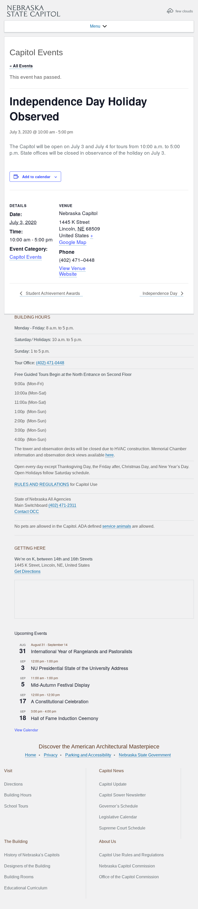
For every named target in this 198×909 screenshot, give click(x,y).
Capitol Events (26, 256)
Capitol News (111, 771)
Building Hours (17, 795)
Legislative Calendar (118, 817)
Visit (8, 771)
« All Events (21, 66)
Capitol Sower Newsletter (122, 795)
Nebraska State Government (145, 755)
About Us (107, 841)
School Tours (16, 806)
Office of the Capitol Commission (129, 877)
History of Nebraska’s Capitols (32, 855)
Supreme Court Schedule (122, 828)
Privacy (50, 755)
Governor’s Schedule (118, 806)
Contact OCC (26, 511)
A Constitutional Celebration (59, 701)
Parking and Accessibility (88, 755)
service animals (116, 526)
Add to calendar (36, 176)
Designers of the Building (27, 866)
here (109, 455)
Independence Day (160, 293)
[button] (95, 26)
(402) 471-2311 (62, 505)
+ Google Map (76, 238)
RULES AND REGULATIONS (41, 484)
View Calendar (26, 729)
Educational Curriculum (25, 888)
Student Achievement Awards (52, 293)
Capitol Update (113, 784)
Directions (13, 784)
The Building (16, 841)
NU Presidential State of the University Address (79, 668)
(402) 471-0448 (50, 363)
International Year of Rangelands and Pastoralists (81, 651)
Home (30, 755)
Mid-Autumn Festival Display (60, 684)
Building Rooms (19, 877)
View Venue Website (72, 270)
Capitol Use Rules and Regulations (131, 855)
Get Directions (27, 571)
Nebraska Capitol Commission (127, 866)
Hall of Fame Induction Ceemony (64, 718)
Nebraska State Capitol (33, 11)
